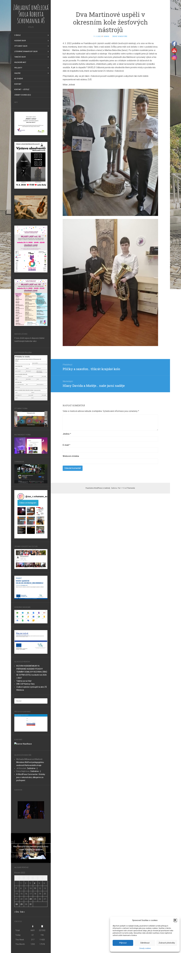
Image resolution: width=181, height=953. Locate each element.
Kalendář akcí (20, 62)
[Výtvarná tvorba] (30, 419)
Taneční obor (20, 57)
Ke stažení (18, 79)
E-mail (66, 445)
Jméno (67, 434)
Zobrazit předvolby (167, 943)
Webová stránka (71, 456)
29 (21, 904)
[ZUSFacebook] (30, 474)
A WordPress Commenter (27, 774)
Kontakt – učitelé (21, 89)
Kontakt (17, 84)
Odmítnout (144, 943)
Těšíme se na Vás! (23, 681)
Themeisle (131, 488)
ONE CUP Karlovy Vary (25, 684)
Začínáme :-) (32, 768)
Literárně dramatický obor (25, 51)
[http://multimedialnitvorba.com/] (30, 445)
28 (17, 904)
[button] (175, 920)
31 (31, 904)
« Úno (16, 912)
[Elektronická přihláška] (30, 378)
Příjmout (123, 943)
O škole (17, 35)
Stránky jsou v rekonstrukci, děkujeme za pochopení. (30, 777)
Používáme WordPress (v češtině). (98, 488)
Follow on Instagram (27, 503)
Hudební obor (20, 41)
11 (35, 888)
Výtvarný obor (20, 46)
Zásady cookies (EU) (22, 95)
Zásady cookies (145, 948)
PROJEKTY (18, 68)
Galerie (17, 73)
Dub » (22, 912)
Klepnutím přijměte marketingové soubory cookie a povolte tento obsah (30, 848)
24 (31, 899)
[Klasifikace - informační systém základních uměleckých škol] (23, 744)
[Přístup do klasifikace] (30, 723)
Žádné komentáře (119, 36)
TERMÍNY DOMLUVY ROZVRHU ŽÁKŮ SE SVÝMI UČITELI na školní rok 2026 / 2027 (31, 675)
